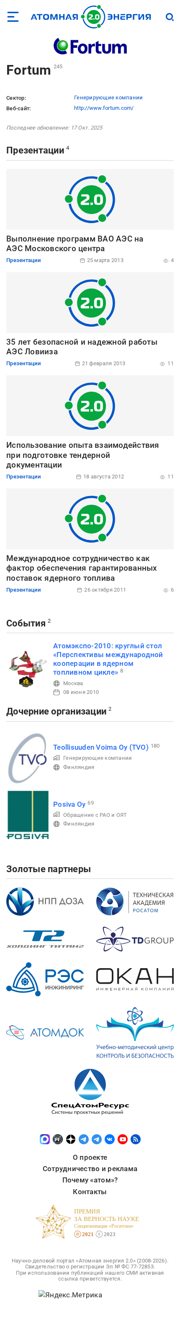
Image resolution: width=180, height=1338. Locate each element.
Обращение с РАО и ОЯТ (95, 815)
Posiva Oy (69, 804)
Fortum (28, 70)
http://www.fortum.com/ (104, 108)
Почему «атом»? (90, 1180)
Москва (73, 683)
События (26, 623)
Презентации (35, 150)
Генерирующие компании (108, 97)
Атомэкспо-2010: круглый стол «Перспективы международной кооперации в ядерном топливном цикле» (108, 659)
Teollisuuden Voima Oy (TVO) (101, 747)
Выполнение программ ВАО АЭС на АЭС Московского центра (75, 244)
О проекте (90, 1157)
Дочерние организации (56, 711)
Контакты (90, 1191)
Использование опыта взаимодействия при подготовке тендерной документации (82, 455)
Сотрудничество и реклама (90, 1168)
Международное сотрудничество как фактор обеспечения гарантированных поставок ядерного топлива (81, 568)
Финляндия (78, 767)
